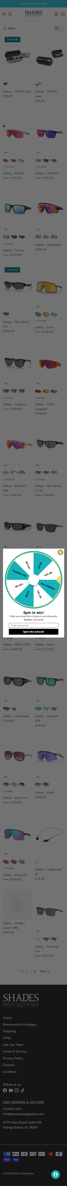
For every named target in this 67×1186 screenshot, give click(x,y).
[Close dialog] (60, 552)
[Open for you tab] (55, 1174)
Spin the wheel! (33, 631)
